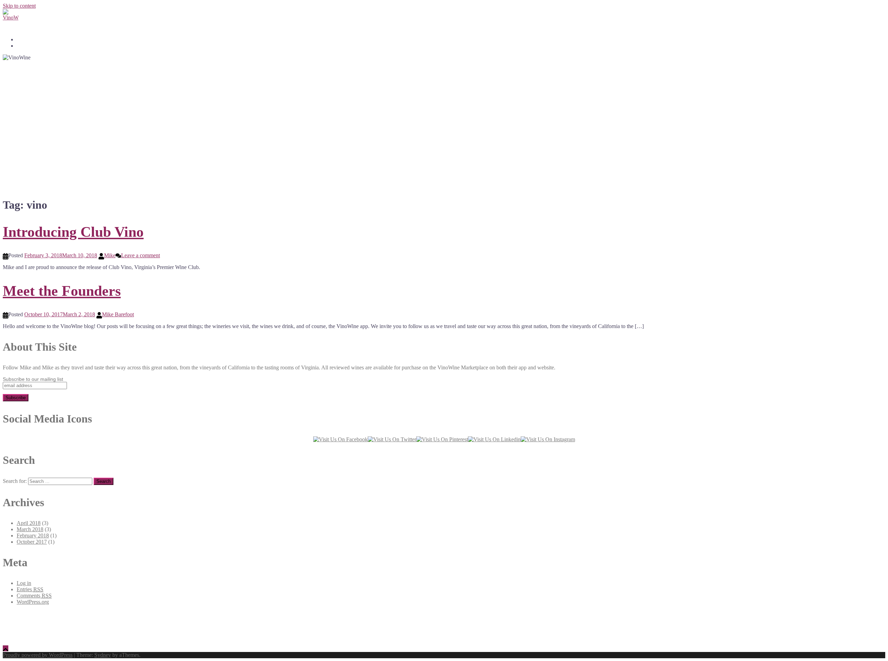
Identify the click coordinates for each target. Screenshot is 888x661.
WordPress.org (33, 602)
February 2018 (33, 535)
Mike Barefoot (118, 314)
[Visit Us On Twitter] (392, 439)
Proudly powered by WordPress (37, 655)
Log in (24, 583)
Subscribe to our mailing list (33, 379)
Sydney (102, 655)
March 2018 (30, 529)
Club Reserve (30, 39)
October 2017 (32, 542)
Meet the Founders (62, 291)
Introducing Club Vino (73, 232)
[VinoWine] (444, 17)
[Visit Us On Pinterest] (442, 439)
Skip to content (19, 6)
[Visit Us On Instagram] (548, 439)
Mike (110, 255)
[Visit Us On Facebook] (340, 439)
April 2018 (29, 523)
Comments (34, 596)
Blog (21, 46)
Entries (30, 589)
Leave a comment (140, 255)
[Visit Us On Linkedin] (494, 439)
